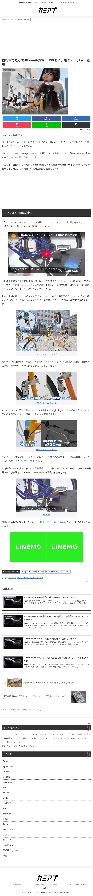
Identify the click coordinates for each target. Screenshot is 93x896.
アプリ (6, 834)
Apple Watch (9, 766)
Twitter (6, 824)
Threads (7, 814)
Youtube (12, 577)
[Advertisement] (46, 39)
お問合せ (46, 888)
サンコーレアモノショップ (55, 112)
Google (6, 777)
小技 (5, 856)
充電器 (42, 572)
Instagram (7, 782)
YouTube (46, 515)
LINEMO (7, 803)
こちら (61, 522)
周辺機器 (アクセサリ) (12, 572)
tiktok (5, 819)
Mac (5, 808)
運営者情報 (17, 885)
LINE (5, 798)
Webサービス (9, 829)
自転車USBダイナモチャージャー (59, 572)
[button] (76, 125)
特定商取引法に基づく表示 (46, 885)
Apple (25, 572)
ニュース (7, 840)
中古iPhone (8, 845)
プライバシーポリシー (76, 885)
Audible (6, 771)
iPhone (33, 572)
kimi (15, 134)
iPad (5, 787)
